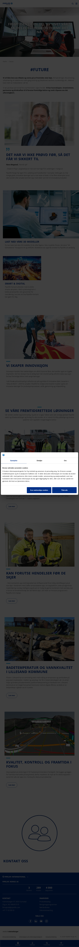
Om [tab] (65, 460)
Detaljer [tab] (39, 460)
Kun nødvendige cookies (39, 490)
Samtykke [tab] (13, 460)
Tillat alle (64, 490)
